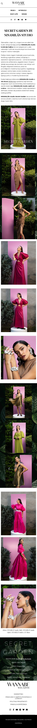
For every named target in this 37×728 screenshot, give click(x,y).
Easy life (14, 14)
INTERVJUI (22, 10)
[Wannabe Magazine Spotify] (22, 20)
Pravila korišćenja (18, 704)
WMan (24, 14)
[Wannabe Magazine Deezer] (26, 20)
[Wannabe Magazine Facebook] (15, 20)
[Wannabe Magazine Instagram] (11, 20)
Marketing (18, 694)
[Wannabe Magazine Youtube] (18, 20)
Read (13, 10)
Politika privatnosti (18, 701)
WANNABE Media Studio (23, 659)
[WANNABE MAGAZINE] (18, 688)
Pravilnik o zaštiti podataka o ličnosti (18, 697)
